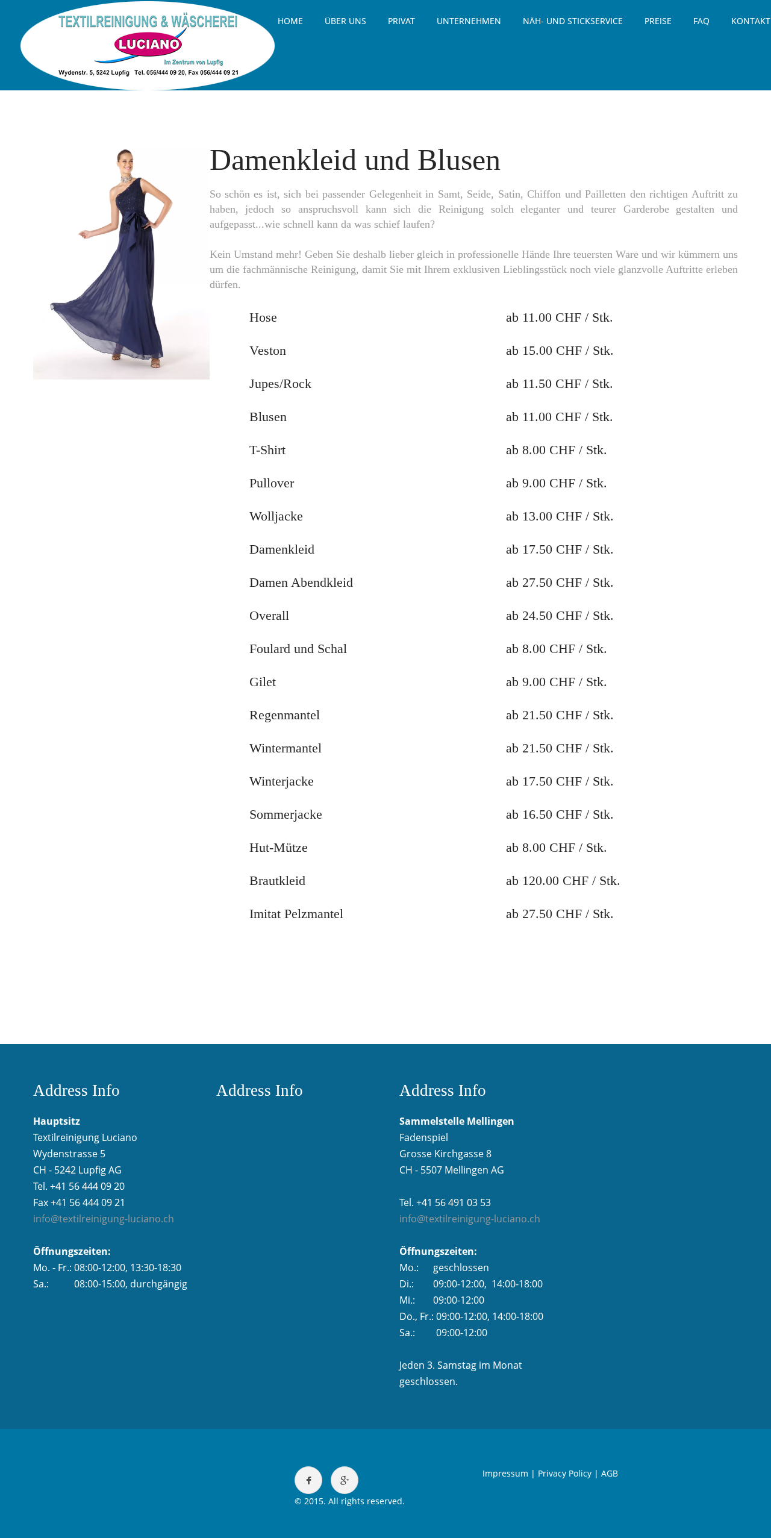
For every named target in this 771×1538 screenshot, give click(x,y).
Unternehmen (469, 21)
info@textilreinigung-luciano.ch (103, 1218)
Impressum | (508, 1473)
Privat (401, 21)
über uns (345, 21)
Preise (658, 21)
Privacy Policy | (568, 1473)
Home (290, 21)
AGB (609, 1473)
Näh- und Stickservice (573, 21)
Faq (701, 21)
